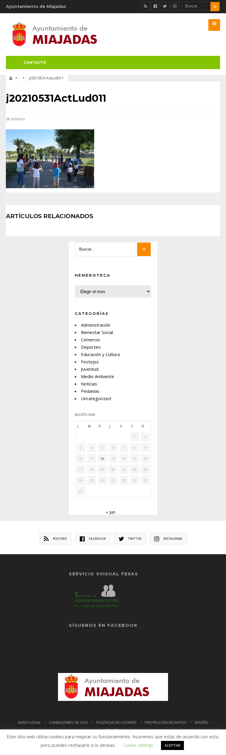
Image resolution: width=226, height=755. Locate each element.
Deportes (91, 347)
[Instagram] (174, 6)
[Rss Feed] (145, 6)
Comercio (90, 340)
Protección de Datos (166, 722)
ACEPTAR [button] (172, 745)
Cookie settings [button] (138, 745)
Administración (95, 325)
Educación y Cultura (100, 354)
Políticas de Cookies (116, 722)
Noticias (89, 384)
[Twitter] (165, 6)
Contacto (35, 62)
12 (102, 458)
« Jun (110, 512)
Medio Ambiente (97, 376)
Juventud (90, 369)
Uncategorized (96, 398)
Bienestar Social (97, 332)
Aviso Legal (29, 722)
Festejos (90, 362)
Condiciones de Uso (68, 722)
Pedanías (90, 391)
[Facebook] (155, 6)
